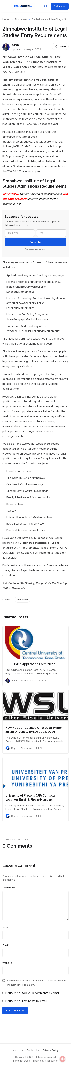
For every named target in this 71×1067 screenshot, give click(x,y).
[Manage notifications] (62, 1059)
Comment (8, 887)
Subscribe (60, 6)
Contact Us (33, 1050)
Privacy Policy (50, 1050)
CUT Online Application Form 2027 (30, 664)
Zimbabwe (21, 19)
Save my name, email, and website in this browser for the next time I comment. (37, 982)
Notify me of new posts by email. (26, 1001)
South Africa (28, 680)
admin (15, 45)
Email (5, 945)
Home (5, 19)
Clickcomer (51, 1061)
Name (6, 927)
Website (7, 963)
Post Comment (15, 1010)
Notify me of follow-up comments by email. (32, 993)
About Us (17, 1050)
